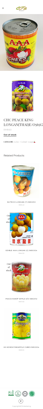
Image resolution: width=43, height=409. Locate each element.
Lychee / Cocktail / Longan (24, 142)
